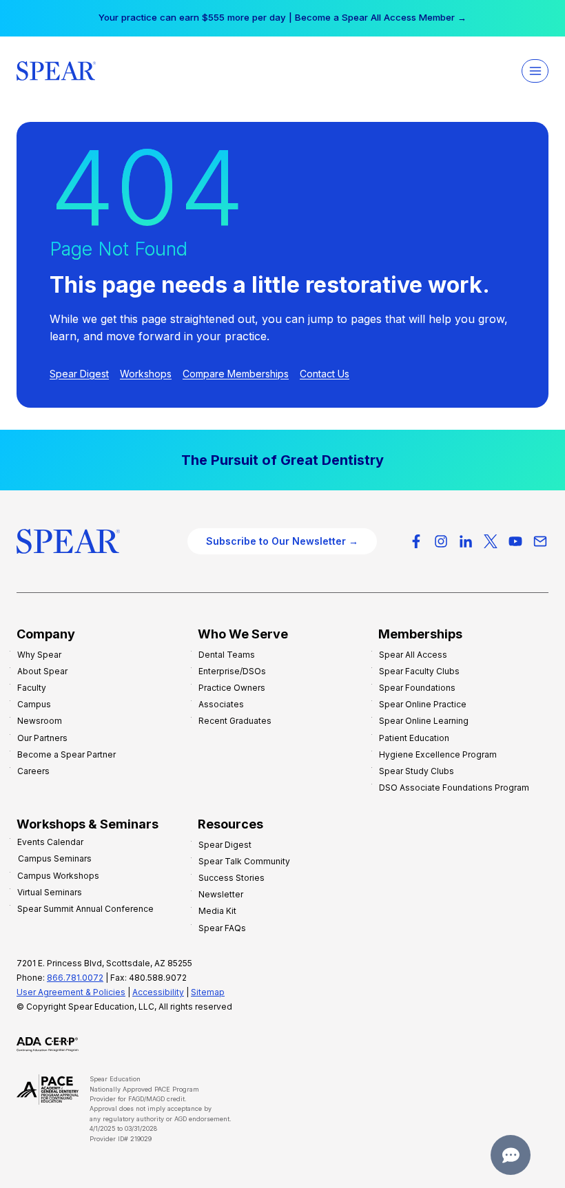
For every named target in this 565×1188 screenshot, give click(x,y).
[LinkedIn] (466, 541)
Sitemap (208, 992)
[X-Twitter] (490, 541)
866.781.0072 (75, 977)
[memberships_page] (282, 460)
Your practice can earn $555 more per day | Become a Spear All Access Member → (282, 17)
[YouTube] (515, 541)
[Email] (540, 541)
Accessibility (158, 992)
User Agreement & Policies (71, 992)
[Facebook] (416, 541)
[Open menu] (535, 70)
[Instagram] (441, 541)
